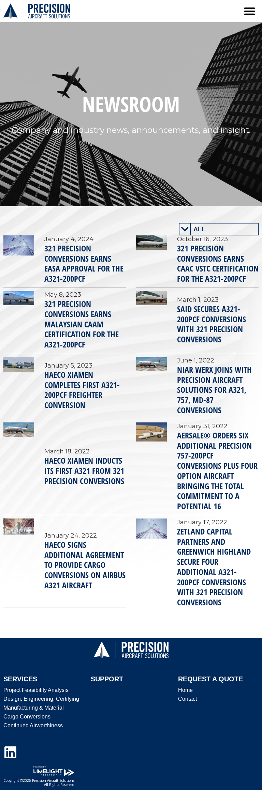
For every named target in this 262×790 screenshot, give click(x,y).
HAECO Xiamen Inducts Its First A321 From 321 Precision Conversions (84, 470)
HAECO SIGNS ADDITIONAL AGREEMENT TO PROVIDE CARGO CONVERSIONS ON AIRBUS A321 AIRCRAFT (85, 565)
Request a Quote (210, 679)
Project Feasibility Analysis (36, 690)
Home (185, 690)
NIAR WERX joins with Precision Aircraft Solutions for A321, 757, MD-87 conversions (214, 390)
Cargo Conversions (26, 716)
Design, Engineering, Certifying (41, 699)
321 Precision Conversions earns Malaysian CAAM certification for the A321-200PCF (81, 324)
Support (107, 679)
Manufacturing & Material (33, 708)
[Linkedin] (10, 752)
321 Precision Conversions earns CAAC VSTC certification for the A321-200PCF (218, 263)
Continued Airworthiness (33, 725)
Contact (187, 699)
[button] (250, 11)
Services (20, 679)
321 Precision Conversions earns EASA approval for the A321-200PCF (83, 263)
